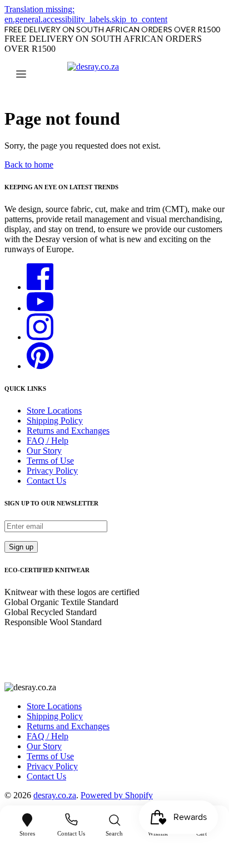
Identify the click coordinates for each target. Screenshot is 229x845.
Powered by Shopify (117, 795)
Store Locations (54, 410)
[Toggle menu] (21, 75)
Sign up (21, 547)
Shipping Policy (55, 420)
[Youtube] (40, 308)
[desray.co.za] (114, 75)
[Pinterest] (40, 366)
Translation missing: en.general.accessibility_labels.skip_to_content (85, 14)
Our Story (44, 450)
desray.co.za (54, 795)
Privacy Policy (52, 470)
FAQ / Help (47, 440)
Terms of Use (50, 460)
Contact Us (46, 480)
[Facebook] (40, 287)
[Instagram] (40, 337)
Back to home (28, 164)
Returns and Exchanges (68, 430)
